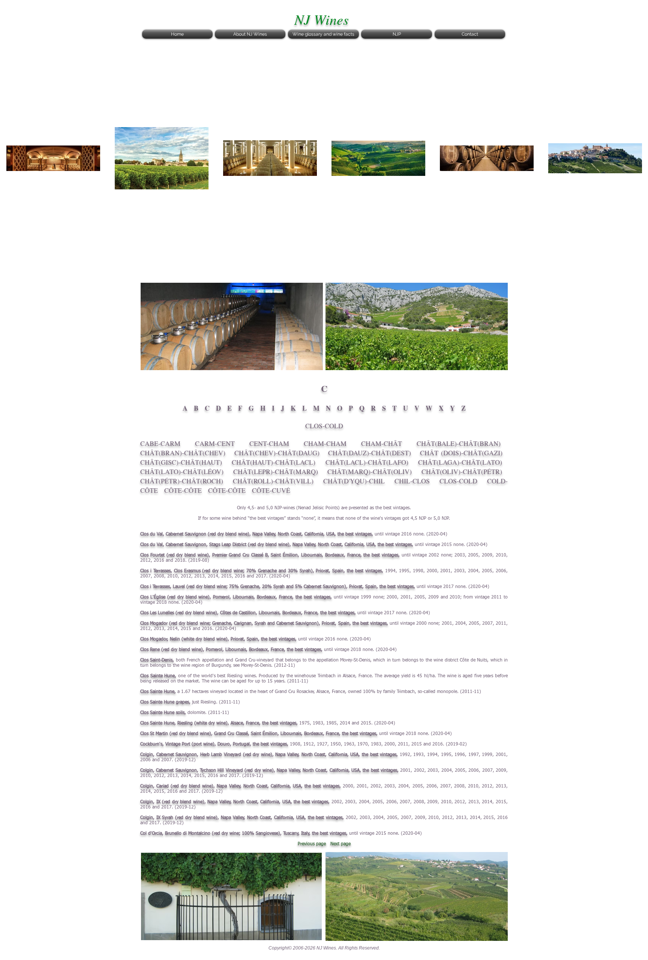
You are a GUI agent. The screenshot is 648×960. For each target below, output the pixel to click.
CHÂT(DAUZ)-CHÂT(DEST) (369, 452)
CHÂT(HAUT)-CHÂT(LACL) (273, 462)
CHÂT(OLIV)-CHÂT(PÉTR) (462, 471)
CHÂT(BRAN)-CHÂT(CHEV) (182, 452)
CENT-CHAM (269, 443)
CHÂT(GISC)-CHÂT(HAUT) (181, 462)
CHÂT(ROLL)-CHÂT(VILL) (273, 480)
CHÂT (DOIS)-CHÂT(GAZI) (461, 452)
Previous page (312, 844)
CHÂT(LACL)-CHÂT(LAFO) (367, 462)
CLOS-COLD (458, 480)
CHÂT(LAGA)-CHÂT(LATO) (460, 462)
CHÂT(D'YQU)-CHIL (354, 480)
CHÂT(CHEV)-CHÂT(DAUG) (277, 452)
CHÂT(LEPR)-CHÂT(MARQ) (275, 471)
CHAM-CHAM (325, 443)
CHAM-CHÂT (381, 443)
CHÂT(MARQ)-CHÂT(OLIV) (369, 471)
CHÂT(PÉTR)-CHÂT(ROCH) (181, 480)
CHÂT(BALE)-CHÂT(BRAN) (459, 443)
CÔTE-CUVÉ (271, 490)
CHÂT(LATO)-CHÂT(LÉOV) (182, 471)
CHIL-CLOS (412, 480)
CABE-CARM (160, 443)
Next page (340, 844)
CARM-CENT (215, 443)
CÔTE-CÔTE (183, 490)
